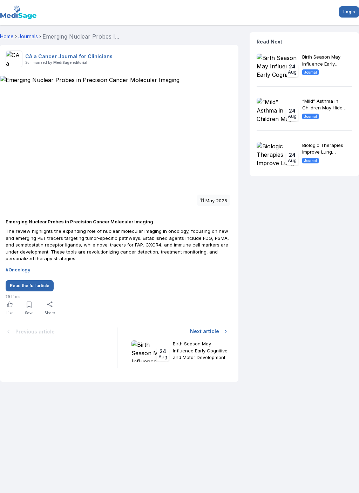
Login (349, 11)
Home (7, 36)
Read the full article (29, 285)
